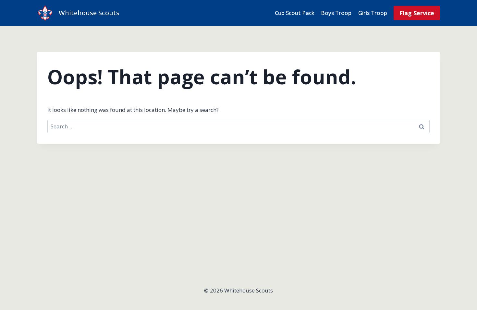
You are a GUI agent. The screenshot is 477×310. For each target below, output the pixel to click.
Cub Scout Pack (294, 13)
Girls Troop (372, 13)
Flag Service (416, 13)
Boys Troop (336, 13)
